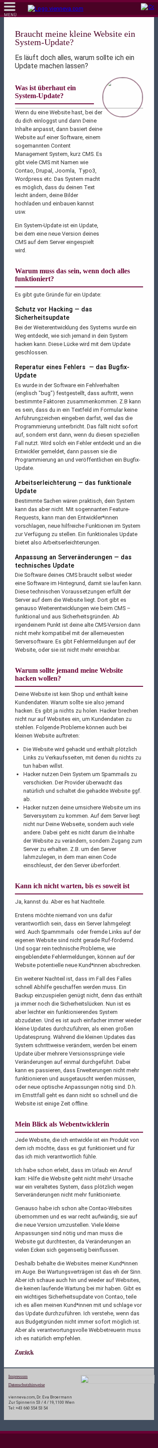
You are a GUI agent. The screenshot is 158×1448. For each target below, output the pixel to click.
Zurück (24, 1352)
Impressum (18, 1376)
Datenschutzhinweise (26, 1384)
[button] (10, 9)
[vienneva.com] (55, 8)
